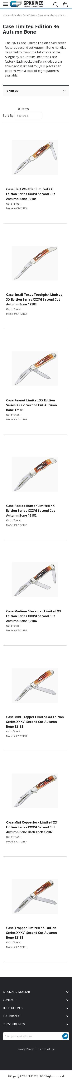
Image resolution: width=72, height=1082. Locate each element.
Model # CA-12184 (16, 630)
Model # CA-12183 (16, 313)
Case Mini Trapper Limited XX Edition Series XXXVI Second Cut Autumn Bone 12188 (35, 722)
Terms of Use (46, 1049)
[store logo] (26, 4)
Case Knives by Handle (50, 15)
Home (6, 15)
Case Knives (29, 15)
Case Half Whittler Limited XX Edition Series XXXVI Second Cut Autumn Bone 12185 (30, 194)
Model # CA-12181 (16, 947)
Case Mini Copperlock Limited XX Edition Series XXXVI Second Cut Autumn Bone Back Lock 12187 (31, 827)
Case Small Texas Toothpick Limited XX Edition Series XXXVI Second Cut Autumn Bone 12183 (34, 299)
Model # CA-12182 (16, 525)
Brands (16, 15)
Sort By (8, 115)
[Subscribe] (65, 1036)
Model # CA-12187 (16, 841)
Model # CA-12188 (16, 736)
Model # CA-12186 (16, 419)
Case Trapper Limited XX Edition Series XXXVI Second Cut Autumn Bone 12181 (31, 933)
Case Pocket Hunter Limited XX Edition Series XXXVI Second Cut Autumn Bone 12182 (30, 511)
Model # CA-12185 (16, 208)
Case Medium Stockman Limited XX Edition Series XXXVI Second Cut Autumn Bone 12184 (33, 616)
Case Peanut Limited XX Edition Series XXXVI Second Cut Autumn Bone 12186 (31, 405)
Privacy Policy (25, 1049)
